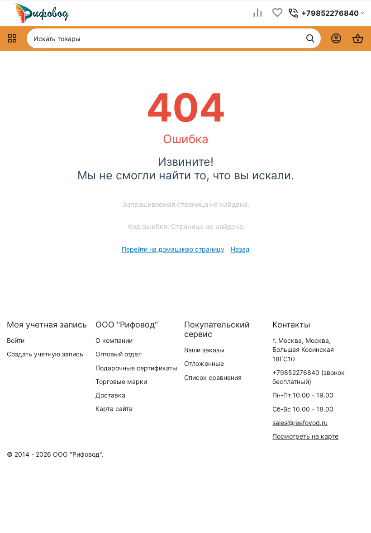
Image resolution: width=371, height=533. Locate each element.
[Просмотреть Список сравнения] (257, 13)
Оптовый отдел (118, 354)
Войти (15, 340)
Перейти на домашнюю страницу (173, 249)
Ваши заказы (204, 350)
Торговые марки (121, 381)
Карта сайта (114, 408)
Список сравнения (213, 377)
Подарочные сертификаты (136, 368)
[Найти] (310, 38)
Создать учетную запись (45, 354)
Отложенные (204, 363)
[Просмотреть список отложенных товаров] (277, 13)
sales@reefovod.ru (300, 422)
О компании (114, 340)
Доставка (110, 395)
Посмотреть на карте (305, 436)
